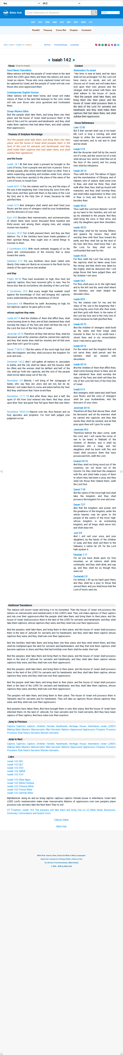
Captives (21, 726)
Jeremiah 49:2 (81, 429)
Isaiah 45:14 (80, 170)
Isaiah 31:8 (79, 149)
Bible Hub (61, 826)
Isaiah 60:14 (13, 318)
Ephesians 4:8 (14, 303)
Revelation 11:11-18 (18, 396)
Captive (11, 726)
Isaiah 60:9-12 (14, 186)
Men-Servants (53, 729)
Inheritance (93, 726)
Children (41, 726)
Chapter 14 (20, 45)
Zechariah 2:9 (80, 576)
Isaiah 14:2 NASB (16, 771)
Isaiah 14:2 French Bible (19, 789)
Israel (104, 726)
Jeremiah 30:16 (15, 333)
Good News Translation (19, 70)
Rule (20, 732)
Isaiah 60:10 (80, 324)
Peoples (100, 729)
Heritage (73, 726)
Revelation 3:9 (15, 380)
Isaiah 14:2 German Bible (20, 792)
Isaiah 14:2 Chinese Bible (20, 786)
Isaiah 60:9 (79, 299)
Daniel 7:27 (79, 504)
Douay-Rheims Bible (17, 111)
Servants (35, 732)
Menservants (38, 729)
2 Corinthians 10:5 (17, 291)
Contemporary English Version (23, 92)
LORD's (112, 726)
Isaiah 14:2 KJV (15, 774)
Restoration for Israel (85, 70)
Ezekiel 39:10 (81, 461)
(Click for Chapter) (22, 66)
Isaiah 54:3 (79, 280)
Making (11, 729)
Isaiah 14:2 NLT (15, 764)
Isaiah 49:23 (80, 227)
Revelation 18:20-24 (18, 411)
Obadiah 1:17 (80, 554)
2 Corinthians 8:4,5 (17, 248)
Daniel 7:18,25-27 (16, 349)
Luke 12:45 (79, 127)
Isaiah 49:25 (80, 255)
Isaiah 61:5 (13, 205)
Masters (25, 729)
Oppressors (89, 729)
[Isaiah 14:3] (119, 478)
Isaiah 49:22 (80, 205)
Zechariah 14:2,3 (15, 361)
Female (50, 726)
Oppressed (76, 729)
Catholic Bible (61, 819)
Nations (65, 729)
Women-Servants (49, 732)
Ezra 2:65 (12, 217)
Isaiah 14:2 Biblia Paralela (20, 783)
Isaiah (11, 45)
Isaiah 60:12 (80, 346)
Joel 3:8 (78, 533)
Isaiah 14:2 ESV (15, 767)
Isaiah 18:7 (13, 164)
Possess (111, 729)
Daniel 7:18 (79, 489)
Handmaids (62, 726)
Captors (31, 726)
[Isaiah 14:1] (4, 478)
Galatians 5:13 (14, 261)
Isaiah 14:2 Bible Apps (19, 779)
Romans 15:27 (14, 233)
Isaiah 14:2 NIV (15, 761)
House (82, 726)
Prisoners (12, 732)
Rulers (26, 732)
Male (18, 729)
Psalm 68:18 (14, 279)
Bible (6, 45)
